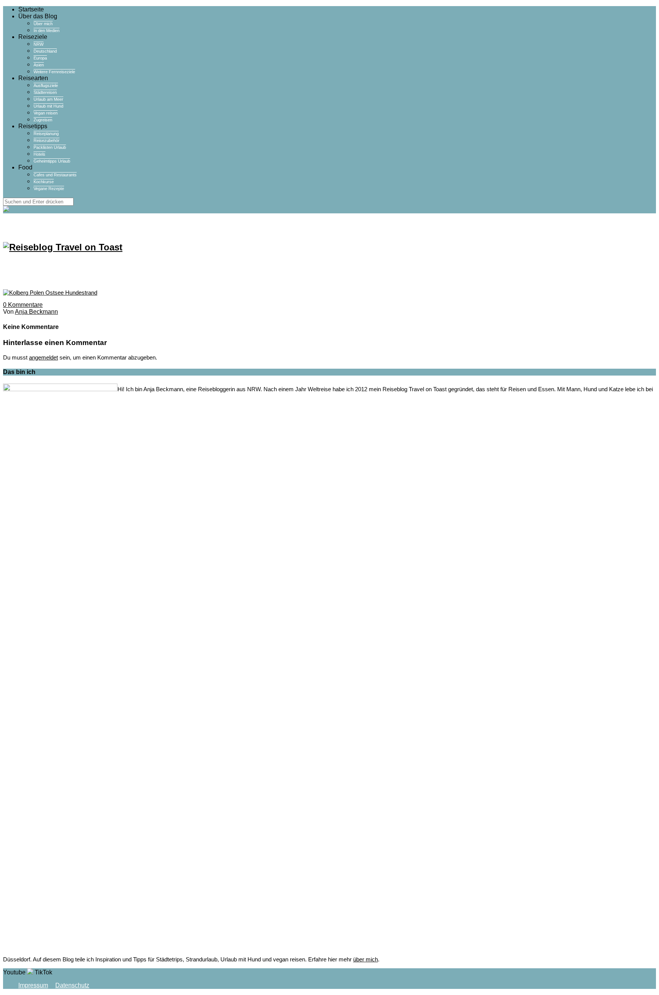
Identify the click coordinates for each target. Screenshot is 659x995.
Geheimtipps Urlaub (52, 161)
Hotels (39, 154)
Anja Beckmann (36, 311)
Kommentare (23, 305)
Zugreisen (43, 120)
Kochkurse (44, 181)
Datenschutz (72, 985)
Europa (40, 58)
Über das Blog (37, 16)
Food (25, 167)
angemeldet (43, 357)
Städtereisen (45, 92)
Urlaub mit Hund (48, 106)
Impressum (33, 985)
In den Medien (46, 30)
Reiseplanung (46, 133)
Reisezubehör (46, 140)
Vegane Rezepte (49, 188)
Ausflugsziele (46, 85)
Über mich (43, 23)
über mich (365, 959)
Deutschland (45, 51)
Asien (39, 65)
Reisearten (33, 78)
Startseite (31, 9)
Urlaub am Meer (48, 99)
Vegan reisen (46, 113)
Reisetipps (32, 126)
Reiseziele (32, 37)
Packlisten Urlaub (50, 147)
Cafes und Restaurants (55, 175)
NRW (38, 44)
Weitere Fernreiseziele (54, 71)
